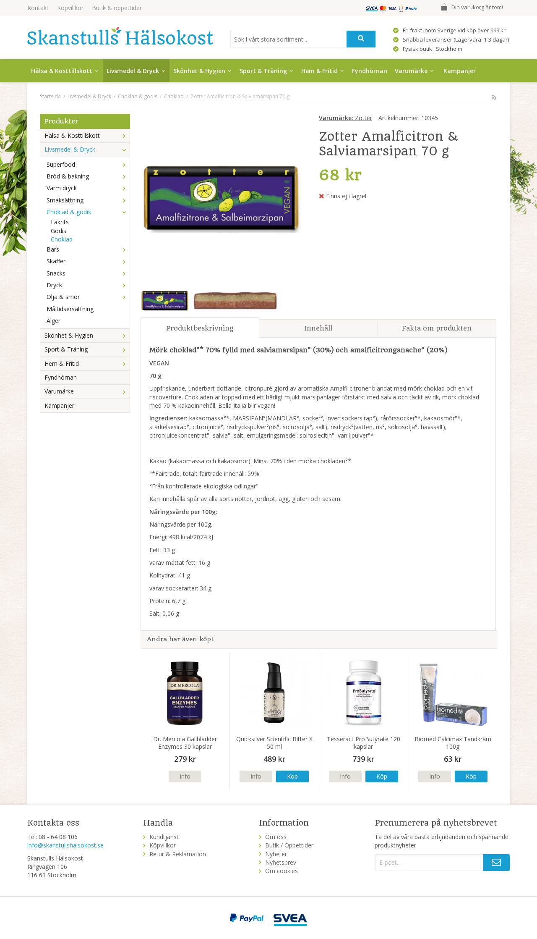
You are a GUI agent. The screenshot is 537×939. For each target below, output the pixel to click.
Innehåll (318, 328)
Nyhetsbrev (280, 862)
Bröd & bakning (68, 176)
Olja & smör (63, 297)
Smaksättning (65, 200)
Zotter (345, 118)
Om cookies (281, 871)
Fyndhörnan (369, 71)
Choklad (62, 239)
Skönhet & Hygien (199, 71)
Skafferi (57, 261)
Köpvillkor (70, 8)
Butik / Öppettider (289, 845)
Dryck (54, 285)
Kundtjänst (164, 837)
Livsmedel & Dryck (133, 71)
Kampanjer (459, 71)
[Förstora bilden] (221, 198)
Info (185, 776)
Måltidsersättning (70, 309)
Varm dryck (62, 188)
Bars (53, 249)
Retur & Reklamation (177, 854)
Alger (53, 321)
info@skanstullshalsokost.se (65, 845)
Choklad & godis (69, 212)
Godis (58, 231)
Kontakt (38, 8)
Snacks (56, 273)
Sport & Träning (263, 71)
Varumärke (411, 71)
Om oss (276, 837)
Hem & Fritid (319, 71)
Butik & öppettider (117, 8)
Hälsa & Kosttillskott (61, 71)
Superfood (61, 164)
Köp (292, 776)
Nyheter (276, 854)
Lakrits (60, 222)
